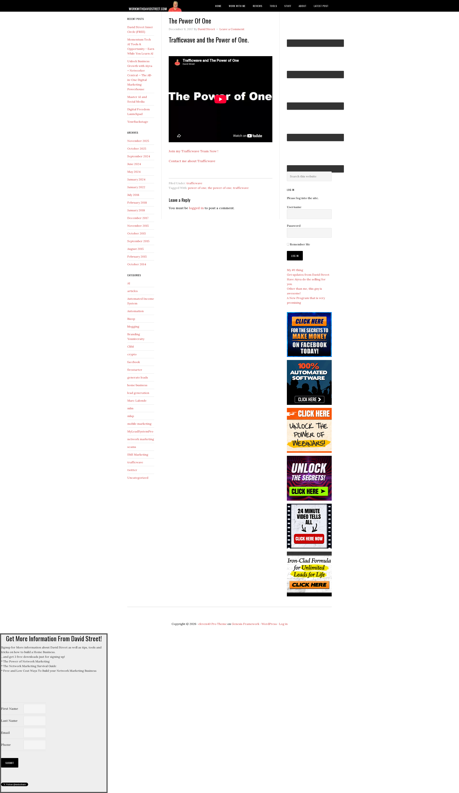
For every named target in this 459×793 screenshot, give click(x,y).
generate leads (137, 377)
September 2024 (138, 156)
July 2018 (133, 195)
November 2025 (138, 141)
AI (128, 283)
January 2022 (136, 187)
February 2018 (137, 202)
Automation (135, 311)
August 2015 (135, 249)
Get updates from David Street (308, 274)
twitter (132, 470)
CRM (130, 346)
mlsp (130, 416)
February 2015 (137, 256)
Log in (283, 624)
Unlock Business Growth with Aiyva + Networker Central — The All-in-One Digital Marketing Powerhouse (139, 75)
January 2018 (136, 210)
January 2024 (136, 179)
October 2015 (136, 233)
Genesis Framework (245, 624)
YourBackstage (137, 121)
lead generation (138, 393)
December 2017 (137, 218)
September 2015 (138, 241)
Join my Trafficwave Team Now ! (193, 151)
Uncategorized (137, 477)
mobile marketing (139, 423)
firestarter (134, 369)
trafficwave (194, 183)
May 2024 (134, 171)
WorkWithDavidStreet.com (156, 6)
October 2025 (136, 148)
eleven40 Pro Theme (212, 624)
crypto (132, 354)
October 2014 (136, 264)
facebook (133, 362)
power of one (197, 188)
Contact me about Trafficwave (192, 161)
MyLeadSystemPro (140, 431)
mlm (130, 408)
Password (294, 225)
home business (137, 385)
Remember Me (299, 244)
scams (131, 447)
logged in (196, 208)
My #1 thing (295, 270)
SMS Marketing (137, 454)
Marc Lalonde (136, 400)
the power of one (219, 188)
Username (294, 207)
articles (132, 291)
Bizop (131, 319)
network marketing (140, 439)
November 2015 (138, 225)
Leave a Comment (231, 29)
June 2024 (134, 164)
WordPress (269, 624)
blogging (133, 326)
